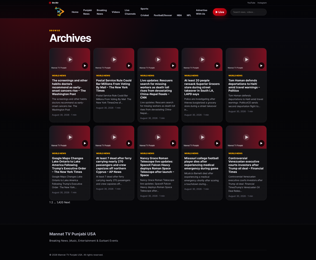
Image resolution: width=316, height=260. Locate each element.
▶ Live (219, 12)
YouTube (251, 2)
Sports (144, 8)
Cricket (145, 15)
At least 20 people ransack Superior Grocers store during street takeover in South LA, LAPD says (202, 87)
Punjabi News (87, 12)
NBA (179, 15)
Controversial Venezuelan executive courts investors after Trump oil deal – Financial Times (245, 165)
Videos (116, 12)
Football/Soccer (163, 15)
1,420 (60, 202)
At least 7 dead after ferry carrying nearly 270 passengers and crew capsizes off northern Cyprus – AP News (114, 165)
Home (75, 12)
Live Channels (130, 12)
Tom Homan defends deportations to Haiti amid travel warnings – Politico (244, 85)
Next (67, 202)
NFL (189, 15)
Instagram (262, 2)
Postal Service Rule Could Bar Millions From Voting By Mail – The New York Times (114, 85)
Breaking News (102, 12)
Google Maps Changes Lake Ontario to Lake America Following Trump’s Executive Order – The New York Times (69, 165)
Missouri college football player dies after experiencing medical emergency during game (201, 163)
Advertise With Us (201, 12)
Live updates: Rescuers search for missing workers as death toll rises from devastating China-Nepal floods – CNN (156, 89)
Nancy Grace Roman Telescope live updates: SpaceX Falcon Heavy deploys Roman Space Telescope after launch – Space (157, 167)
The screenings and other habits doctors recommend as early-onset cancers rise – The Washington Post (70, 87)
